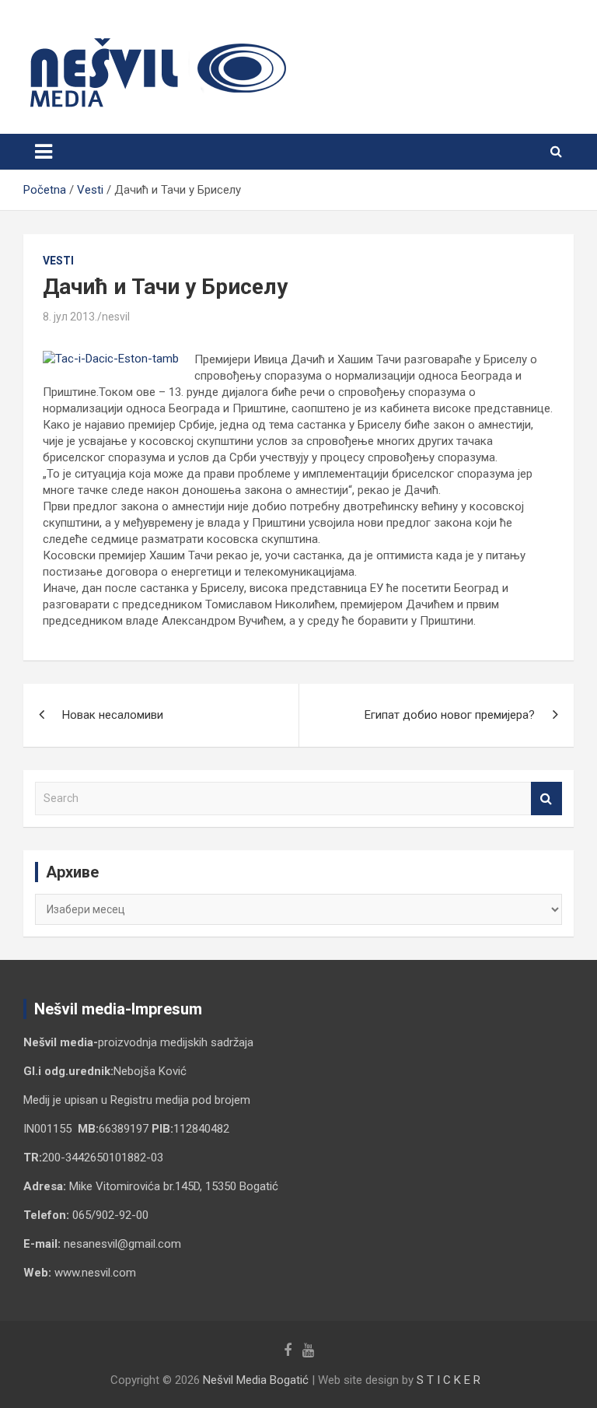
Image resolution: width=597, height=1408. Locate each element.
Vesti (58, 260)
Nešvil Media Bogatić (256, 1380)
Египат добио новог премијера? (450, 715)
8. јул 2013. (70, 316)
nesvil (116, 316)
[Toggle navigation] (43, 152)
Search (546, 798)
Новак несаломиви (112, 715)
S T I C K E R (448, 1380)
